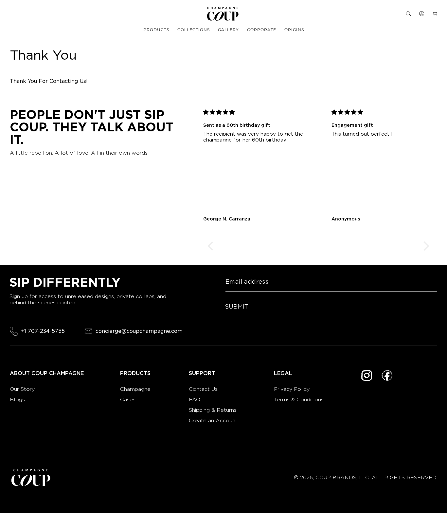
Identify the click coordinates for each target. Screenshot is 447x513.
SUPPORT (202, 373)
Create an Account (213, 420)
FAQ (194, 399)
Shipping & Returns (213, 410)
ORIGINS (294, 29)
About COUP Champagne (47, 373)
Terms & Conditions (299, 399)
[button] (408, 13)
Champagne (136, 389)
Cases (127, 399)
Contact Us (203, 389)
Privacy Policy (292, 389)
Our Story (22, 389)
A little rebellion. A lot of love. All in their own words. (79, 153)
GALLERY (228, 29)
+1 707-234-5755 (43, 331)
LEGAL (283, 373)
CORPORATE (261, 29)
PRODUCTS (156, 29)
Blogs (17, 399)
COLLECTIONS (193, 29)
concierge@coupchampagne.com (139, 331)
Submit (236, 306)
